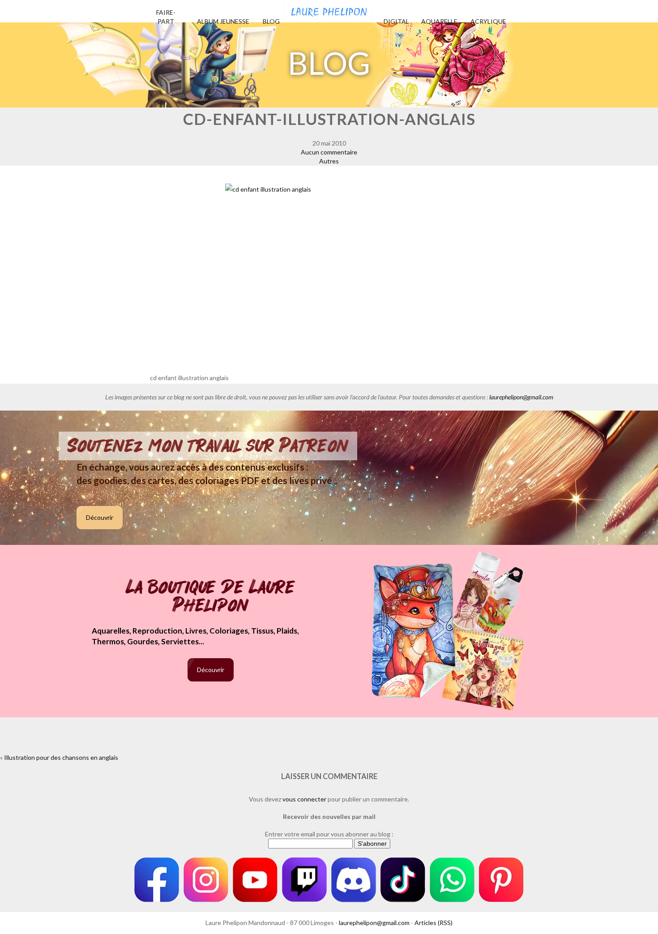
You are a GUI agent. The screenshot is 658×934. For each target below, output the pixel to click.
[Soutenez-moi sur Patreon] (501, 879)
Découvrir (99, 517)
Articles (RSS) (433, 922)
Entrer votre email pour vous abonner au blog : (329, 834)
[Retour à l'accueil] (329, 9)
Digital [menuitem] (396, 21)
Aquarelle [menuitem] (439, 21)
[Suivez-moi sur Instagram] (206, 879)
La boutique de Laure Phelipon (210, 597)
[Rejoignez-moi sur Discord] (353, 879)
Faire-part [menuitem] (165, 17)
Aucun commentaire (329, 152)
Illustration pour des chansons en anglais (61, 757)
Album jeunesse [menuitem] (223, 21)
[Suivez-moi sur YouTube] (255, 879)
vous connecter (304, 799)
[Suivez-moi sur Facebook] (156, 879)
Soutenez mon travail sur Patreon (208, 446)
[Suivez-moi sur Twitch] (304, 879)
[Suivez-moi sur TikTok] (402, 879)
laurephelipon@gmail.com (521, 397)
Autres (329, 161)
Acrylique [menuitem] (488, 21)
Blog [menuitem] (271, 21)
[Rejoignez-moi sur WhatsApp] (452, 879)
